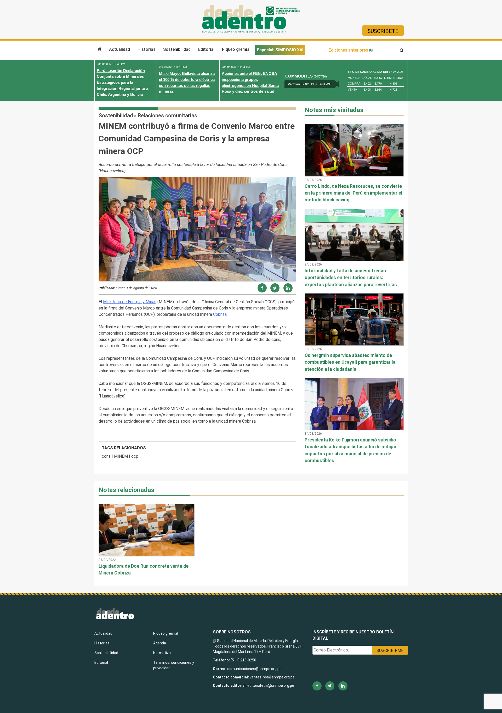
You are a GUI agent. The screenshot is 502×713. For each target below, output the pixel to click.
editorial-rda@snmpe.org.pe (270, 685)
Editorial (206, 49)
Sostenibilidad (177, 49)
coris (106, 456)
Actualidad (119, 49)
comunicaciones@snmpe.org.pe (254, 669)
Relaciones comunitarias (167, 115)
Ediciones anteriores (349, 50)
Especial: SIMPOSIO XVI (280, 49)
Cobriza (220, 314)
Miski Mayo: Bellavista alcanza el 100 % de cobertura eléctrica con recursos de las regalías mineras (187, 82)
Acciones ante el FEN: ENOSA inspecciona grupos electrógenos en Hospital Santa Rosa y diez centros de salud (250, 82)
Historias (147, 49)
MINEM (121, 456)
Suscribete (383, 31)
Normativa (162, 653)
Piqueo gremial (236, 49)
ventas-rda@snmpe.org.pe (272, 677)
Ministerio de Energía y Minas (129, 301)
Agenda (159, 643)
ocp (134, 456)
